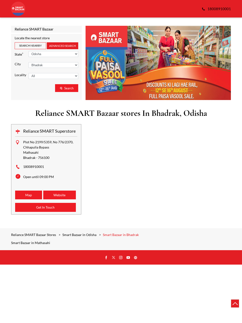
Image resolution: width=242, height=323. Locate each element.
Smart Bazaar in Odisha (79, 235)
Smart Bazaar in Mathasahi (30, 243)
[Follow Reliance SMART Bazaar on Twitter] (113, 257)
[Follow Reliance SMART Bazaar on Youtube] (128, 257)
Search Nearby (30, 45)
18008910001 (33, 167)
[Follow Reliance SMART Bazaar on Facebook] (106, 257)
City (18, 64)
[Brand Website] (135, 257)
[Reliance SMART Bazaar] (18, 9)
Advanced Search (62, 46)
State (19, 54)
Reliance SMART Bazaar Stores (34, 235)
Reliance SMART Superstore (49, 131)
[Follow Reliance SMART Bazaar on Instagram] (121, 257)
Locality (20, 75)
